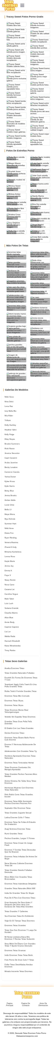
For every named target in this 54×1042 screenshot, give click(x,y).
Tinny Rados (10, 650)
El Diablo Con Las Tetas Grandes (19, 728)
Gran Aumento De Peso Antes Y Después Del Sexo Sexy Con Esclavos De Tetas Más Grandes (19, 904)
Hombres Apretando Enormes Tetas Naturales (20, 757)
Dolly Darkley (10, 425)
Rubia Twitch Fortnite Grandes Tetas (20, 691)
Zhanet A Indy (11, 547)
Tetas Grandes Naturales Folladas (19, 673)
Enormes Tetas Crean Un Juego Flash (19, 844)
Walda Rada (10, 636)
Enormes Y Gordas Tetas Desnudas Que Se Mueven (20, 851)
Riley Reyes (10, 439)
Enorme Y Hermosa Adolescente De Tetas (20, 745)
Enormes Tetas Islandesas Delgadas (20, 884)
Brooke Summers (12, 444)
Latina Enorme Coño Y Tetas (17, 817)
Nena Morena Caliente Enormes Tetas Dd (19, 864)
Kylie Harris (10, 486)
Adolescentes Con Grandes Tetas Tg (21, 751)
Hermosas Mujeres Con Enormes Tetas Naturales (19, 789)
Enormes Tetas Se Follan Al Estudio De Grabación (20, 823)
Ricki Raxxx (10, 448)
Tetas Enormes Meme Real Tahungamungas (16, 711)
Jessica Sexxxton (12, 453)
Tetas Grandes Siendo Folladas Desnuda (18, 871)
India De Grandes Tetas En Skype (19, 893)
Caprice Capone (12, 627)
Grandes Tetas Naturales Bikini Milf (20, 888)
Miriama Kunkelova (13, 552)
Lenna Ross (10, 556)
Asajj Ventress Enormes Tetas (18, 829)
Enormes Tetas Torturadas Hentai (19, 763)
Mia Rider (9, 416)
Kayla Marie (10, 561)
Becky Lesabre (11, 467)
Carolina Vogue (11, 594)
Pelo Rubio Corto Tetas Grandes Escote (19, 795)
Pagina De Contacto (25, 1004)
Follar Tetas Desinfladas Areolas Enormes (19, 965)
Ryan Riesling (11, 538)
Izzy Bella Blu (10, 411)
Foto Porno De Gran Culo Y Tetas (19, 960)
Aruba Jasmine (11, 463)
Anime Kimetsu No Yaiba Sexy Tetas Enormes (20, 782)
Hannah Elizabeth (12, 641)
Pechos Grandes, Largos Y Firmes (20, 838)
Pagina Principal (9, 1004)
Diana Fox (9, 533)
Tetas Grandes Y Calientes (16, 911)
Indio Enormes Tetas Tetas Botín (19, 955)
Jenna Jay (9, 566)
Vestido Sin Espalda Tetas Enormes (20, 717)
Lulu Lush (9, 603)
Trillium (8, 420)
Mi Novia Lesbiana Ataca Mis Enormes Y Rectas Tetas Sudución (20, 938)
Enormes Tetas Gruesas (15, 950)
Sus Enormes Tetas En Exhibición (19, 916)
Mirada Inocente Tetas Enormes (18, 971)
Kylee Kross (10, 481)
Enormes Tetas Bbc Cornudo (17, 696)
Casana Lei (10, 589)
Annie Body (10, 622)
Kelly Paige (9, 434)
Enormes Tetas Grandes (15, 925)
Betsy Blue (9, 491)
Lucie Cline (9, 505)
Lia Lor (8, 632)
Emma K (8, 571)
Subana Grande (11, 608)
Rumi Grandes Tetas (13, 834)
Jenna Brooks (11, 495)
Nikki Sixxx (9, 397)
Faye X (8, 575)
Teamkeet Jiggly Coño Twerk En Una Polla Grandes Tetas (21, 685)
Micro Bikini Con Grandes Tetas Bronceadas (18, 878)
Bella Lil (8, 509)
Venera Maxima (11, 542)
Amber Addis (10, 500)
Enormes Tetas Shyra (14, 701)
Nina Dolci (9, 401)
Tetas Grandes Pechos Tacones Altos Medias (21, 775)
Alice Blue (9, 617)
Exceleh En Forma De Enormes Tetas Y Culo (21, 679)
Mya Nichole (10, 519)
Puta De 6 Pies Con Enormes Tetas (20, 898)
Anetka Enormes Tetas (14, 668)
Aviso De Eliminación (43, 1004)
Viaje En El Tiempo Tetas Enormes (20, 921)
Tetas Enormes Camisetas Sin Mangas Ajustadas (18, 768)
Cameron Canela (12, 472)
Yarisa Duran (10, 477)
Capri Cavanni (11, 458)
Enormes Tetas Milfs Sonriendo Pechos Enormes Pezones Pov (18, 802)
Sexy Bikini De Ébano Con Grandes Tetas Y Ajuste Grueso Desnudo (20, 945)
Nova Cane (9, 585)
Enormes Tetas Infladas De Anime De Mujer (21, 858)
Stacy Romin (10, 580)
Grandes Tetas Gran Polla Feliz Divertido (18, 722)
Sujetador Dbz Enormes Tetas (18, 808)
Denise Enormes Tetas (14, 733)
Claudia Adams (11, 613)
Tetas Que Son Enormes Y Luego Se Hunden (21, 931)
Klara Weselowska (13, 646)
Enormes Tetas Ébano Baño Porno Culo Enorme (20, 739)
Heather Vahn (11, 430)
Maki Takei (9, 599)
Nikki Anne (9, 528)
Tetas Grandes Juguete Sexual (18, 813)
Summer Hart (10, 524)
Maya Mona (10, 514)
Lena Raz (9, 406)
